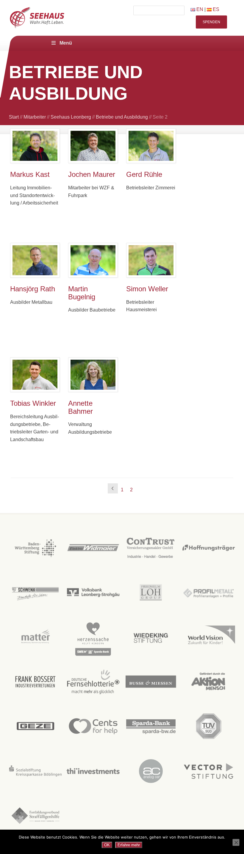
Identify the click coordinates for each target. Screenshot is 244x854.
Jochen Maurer (91, 174)
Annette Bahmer (80, 407)
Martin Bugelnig (81, 293)
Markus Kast (30, 174)
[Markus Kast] (35, 145)
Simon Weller (147, 289)
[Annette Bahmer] (93, 374)
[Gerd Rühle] (151, 145)
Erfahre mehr (129, 845)
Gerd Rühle (144, 174)
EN (199, 9)
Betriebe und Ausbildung (122, 116)
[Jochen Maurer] (93, 145)
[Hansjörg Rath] (35, 260)
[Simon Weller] (151, 260)
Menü (66, 42)
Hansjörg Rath (32, 289)
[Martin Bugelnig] (93, 260)
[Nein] (236, 842)
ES (215, 9)
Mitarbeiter (35, 116)
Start (14, 116)
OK (107, 845)
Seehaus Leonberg (71, 116)
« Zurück (113, 488)
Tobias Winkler (33, 403)
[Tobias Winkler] (35, 374)
